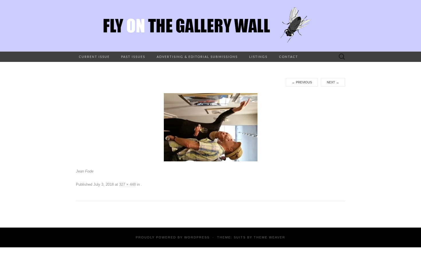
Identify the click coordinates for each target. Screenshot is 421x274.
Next (333, 82)
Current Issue (94, 56)
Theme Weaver (269, 237)
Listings (258, 56)
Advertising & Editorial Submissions (197, 56)
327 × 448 (127, 184)
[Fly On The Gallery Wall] (210, 26)
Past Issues (133, 56)
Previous (302, 82)
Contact (288, 56)
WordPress (197, 237)
